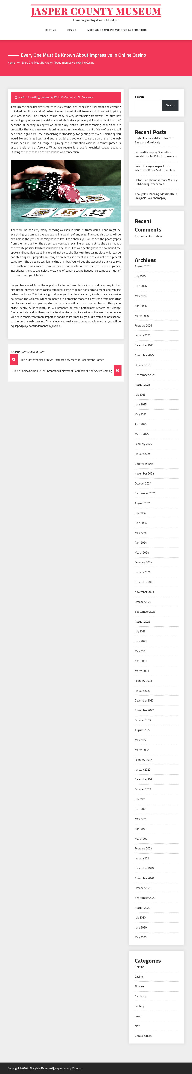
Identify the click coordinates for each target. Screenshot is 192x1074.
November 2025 (144, 355)
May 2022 (140, 740)
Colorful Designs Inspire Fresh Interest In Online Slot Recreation (155, 168)
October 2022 (143, 720)
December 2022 (144, 700)
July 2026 (140, 276)
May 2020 (140, 937)
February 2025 (143, 444)
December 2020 (144, 868)
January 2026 (142, 335)
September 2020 (145, 898)
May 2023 (140, 651)
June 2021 (141, 809)
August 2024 (142, 503)
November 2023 (144, 592)
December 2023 (144, 582)
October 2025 (143, 365)
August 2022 (142, 730)
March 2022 (142, 750)
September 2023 (145, 611)
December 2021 (144, 779)
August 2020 (142, 908)
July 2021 (140, 799)
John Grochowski (27, 97)
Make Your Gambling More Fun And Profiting (117, 30)
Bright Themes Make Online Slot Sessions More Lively (154, 140)
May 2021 (140, 819)
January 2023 (142, 691)
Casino (71, 30)
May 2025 (140, 414)
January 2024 (142, 572)
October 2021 (143, 789)
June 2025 (141, 404)
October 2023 (143, 602)
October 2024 (143, 483)
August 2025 (142, 384)
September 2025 (145, 375)
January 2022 (142, 769)
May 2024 (140, 533)
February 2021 (143, 848)
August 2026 (142, 266)
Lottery (139, 1006)
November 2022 (144, 710)
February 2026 (143, 325)
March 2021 (142, 838)
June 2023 (141, 641)
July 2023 (140, 631)
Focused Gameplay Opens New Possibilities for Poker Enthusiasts (156, 154)
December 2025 (144, 345)
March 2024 (142, 552)
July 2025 (140, 394)
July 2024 (140, 513)
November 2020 (144, 878)
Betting (50, 30)
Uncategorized (143, 1036)
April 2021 (141, 828)
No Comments (86, 97)
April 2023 (141, 661)
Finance (139, 986)
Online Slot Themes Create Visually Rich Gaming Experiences (156, 182)
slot (137, 1026)
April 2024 (141, 542)
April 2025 (141, 424)
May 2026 (140, 296)
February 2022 (143, 760)
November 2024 (144, 473)
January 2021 (142, 858)
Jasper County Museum (96, 11)
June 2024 (141, 523)
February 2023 (143, 681)
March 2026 (142, 316)
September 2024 (145, 493)
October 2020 (143, 888)
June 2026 (141, 286)
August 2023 (142, 621)
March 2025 (142, 434)
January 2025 (142, 454)
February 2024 (143, 562)
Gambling (140, 996)
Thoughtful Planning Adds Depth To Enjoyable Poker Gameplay (156, 196)
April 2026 (141, 306)
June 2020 (141, 927)
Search (139, 97)
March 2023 (142, 671)
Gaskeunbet (82, 252)
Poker (138, 1016)
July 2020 (140, 917)
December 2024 (144, 464)
